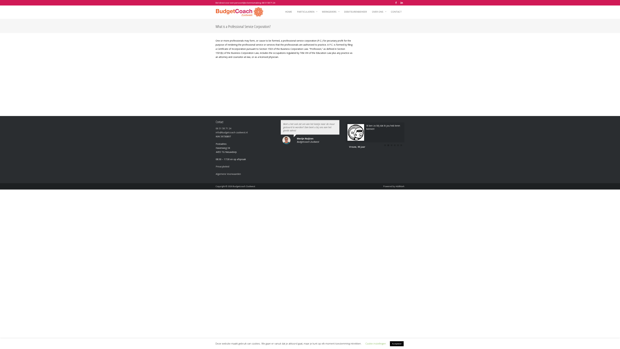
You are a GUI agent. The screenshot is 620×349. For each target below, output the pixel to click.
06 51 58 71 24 (268, 2)
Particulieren (305, 11)
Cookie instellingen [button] (375, 343)
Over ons (377, 11)
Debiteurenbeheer (355, 11)
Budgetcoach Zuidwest (244, 186)
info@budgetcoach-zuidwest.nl (232, 132)
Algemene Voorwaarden (228, 173)
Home (288, 11)
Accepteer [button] (397, 343)
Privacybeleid (222, 166)
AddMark (400, 186)
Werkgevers (329, 11)
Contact (396, 11)
